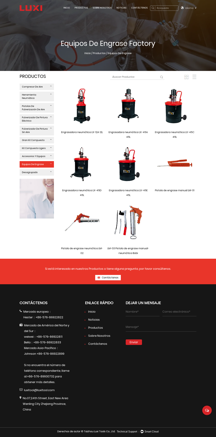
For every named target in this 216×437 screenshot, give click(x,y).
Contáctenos (139, 7)
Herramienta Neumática (29, 96)
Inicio (67, 7)
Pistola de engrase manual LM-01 (174, 190)
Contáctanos (109, 277)
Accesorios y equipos (33, 156)
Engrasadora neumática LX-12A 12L (82, 132)
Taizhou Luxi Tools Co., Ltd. (99, 431)
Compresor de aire (32, 86)
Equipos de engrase (33, 164)
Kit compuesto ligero (34, 148)
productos (81, 7)
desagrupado (30, 172)
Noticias (122, 7)
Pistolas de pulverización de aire (33, 108)
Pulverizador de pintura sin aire (35, 130)
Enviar (134, 342)
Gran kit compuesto (33, 140)
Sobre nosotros (102, 7)
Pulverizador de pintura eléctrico (35, 119)
